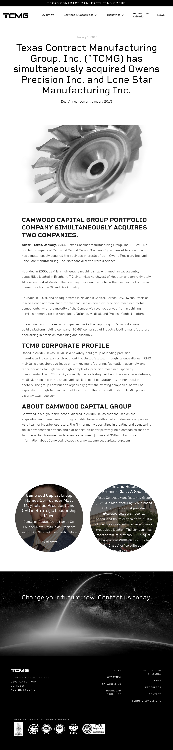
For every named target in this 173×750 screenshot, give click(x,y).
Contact (155, 694)
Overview (48, 14)
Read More (49, 541)
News (161, 14)
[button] (80, 15)
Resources (153, 687)
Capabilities (111, 684)
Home (117, 670)
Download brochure (113, 692)
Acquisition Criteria (141, 15)
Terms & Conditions (146, 701)
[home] (14, 15)
